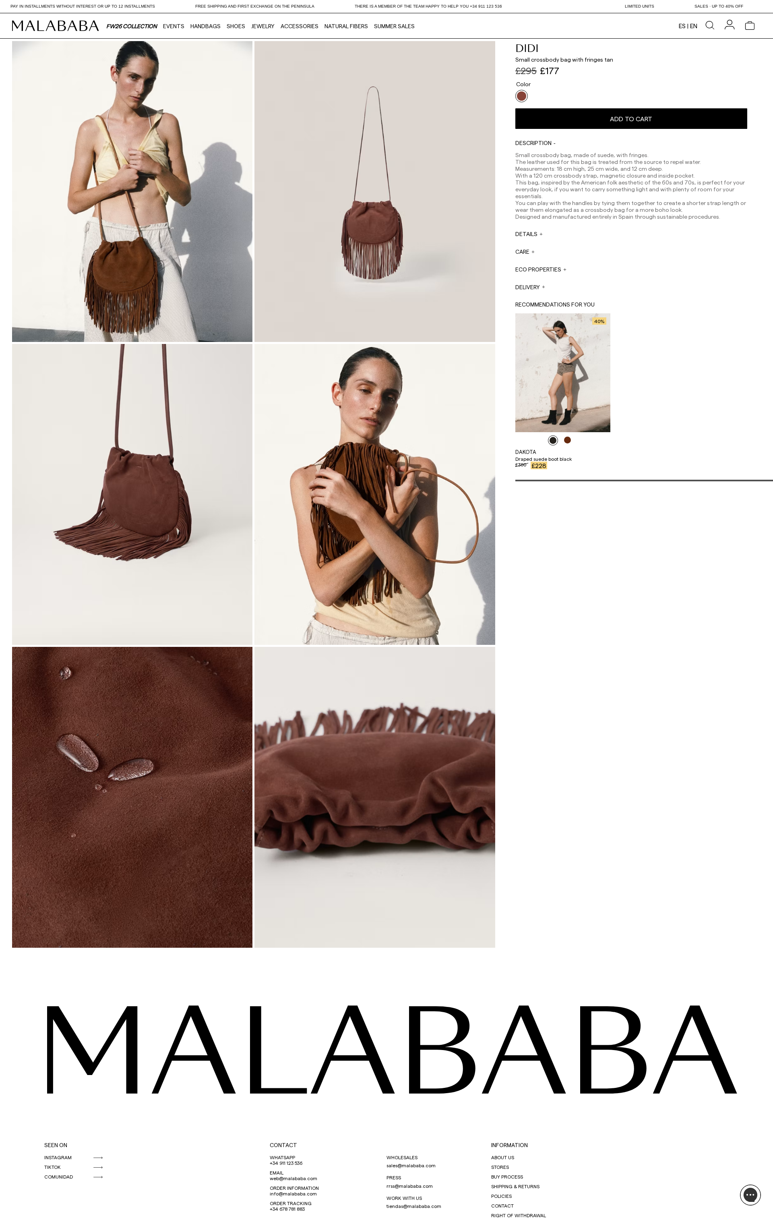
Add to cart (631, 118)
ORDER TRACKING (291, 1203)
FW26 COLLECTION (131, 26)
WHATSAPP (282, 1157)
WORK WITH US (404, 1198)
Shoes (236, 26)
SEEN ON (55, 1144)
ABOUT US (502, 1157)
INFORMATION (509, 1144)
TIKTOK (52, 1167)
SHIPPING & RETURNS (515, 1186)
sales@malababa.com (411, 1165)
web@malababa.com (293, 1178)
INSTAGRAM (58, 1157)
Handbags (205, 26)
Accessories (299, 26)
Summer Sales (394, 26)
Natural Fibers (346, 26)
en (693, 25)
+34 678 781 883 (287, 1209)
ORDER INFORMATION (294, 1188)
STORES (500, 1167)
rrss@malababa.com (409, 1186)
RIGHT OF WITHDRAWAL (518, 1215)
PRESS (393, 1177)
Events (173, 26)
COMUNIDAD (58, 1176)
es (682, 25)
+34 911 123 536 (286, 1163)
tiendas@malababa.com (413, 1206)
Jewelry (263, 26)
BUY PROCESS (507, 1176)
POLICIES (501, 1196)
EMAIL (276, 1172)
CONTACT (283, 1144)
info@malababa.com (293, 1193)
